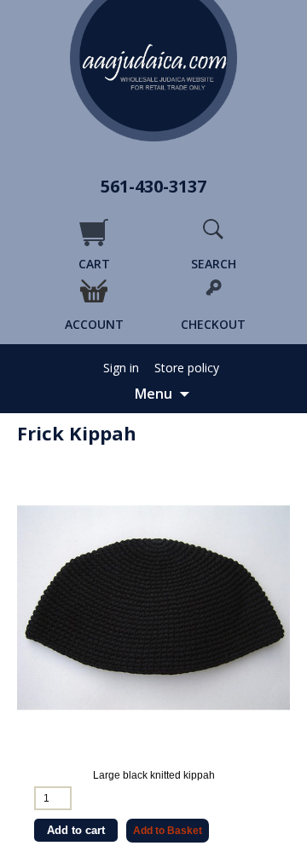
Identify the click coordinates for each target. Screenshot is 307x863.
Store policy (186, 368)
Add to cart (76, 830)
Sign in (121, 368)
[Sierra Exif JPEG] (153, 607)
